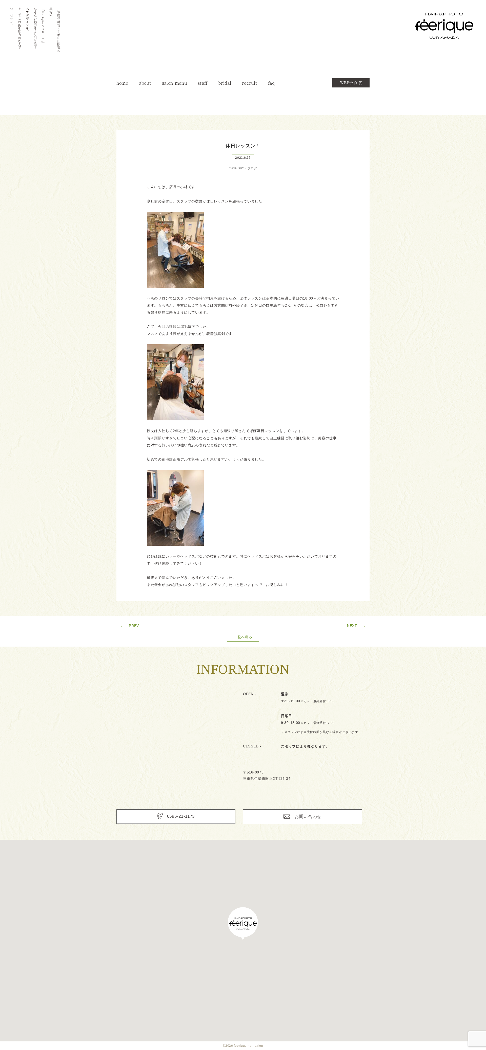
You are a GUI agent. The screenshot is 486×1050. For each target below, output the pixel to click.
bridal (224, 83)
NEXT (352, 626)
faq (271, 83)
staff (203, 83)
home (122, 83)
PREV (134, 626)
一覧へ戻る (243, 637)
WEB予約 (348, 83)
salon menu (174, 83)
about (145, 83)
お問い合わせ (308, 816)
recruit (249, 83)
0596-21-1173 (181, 816)
